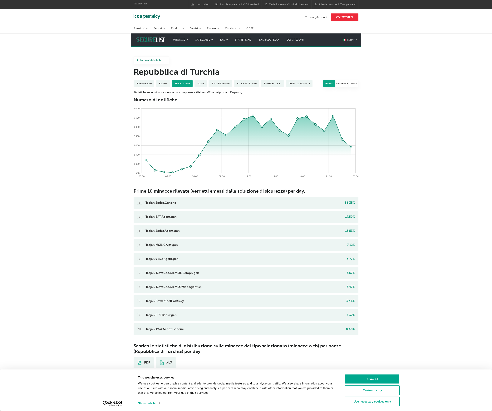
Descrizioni (295, 39)
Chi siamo (231, 28)
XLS (169, 362)
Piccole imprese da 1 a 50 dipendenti (239, 4)
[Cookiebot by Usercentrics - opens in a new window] (112, 403)
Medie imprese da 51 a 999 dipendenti (289, 4)
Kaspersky (147, 14)
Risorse (211, 28)
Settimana (342, 83)
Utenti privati (202, 4)
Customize (370, 390)
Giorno (329, 83)
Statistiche (243, 39)
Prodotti (176, 28)
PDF (146, 362)
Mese (354, 83)
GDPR (250, 28)
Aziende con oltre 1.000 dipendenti (337, 4)
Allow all (372, 379)
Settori (158, 28)
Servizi (194, 28)
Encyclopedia (269, 39)
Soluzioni (139, 28)
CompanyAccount (316, 17)
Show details (146, 403)
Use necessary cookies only (372, 401)
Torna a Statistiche (151, 60)
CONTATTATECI (344, 17)
